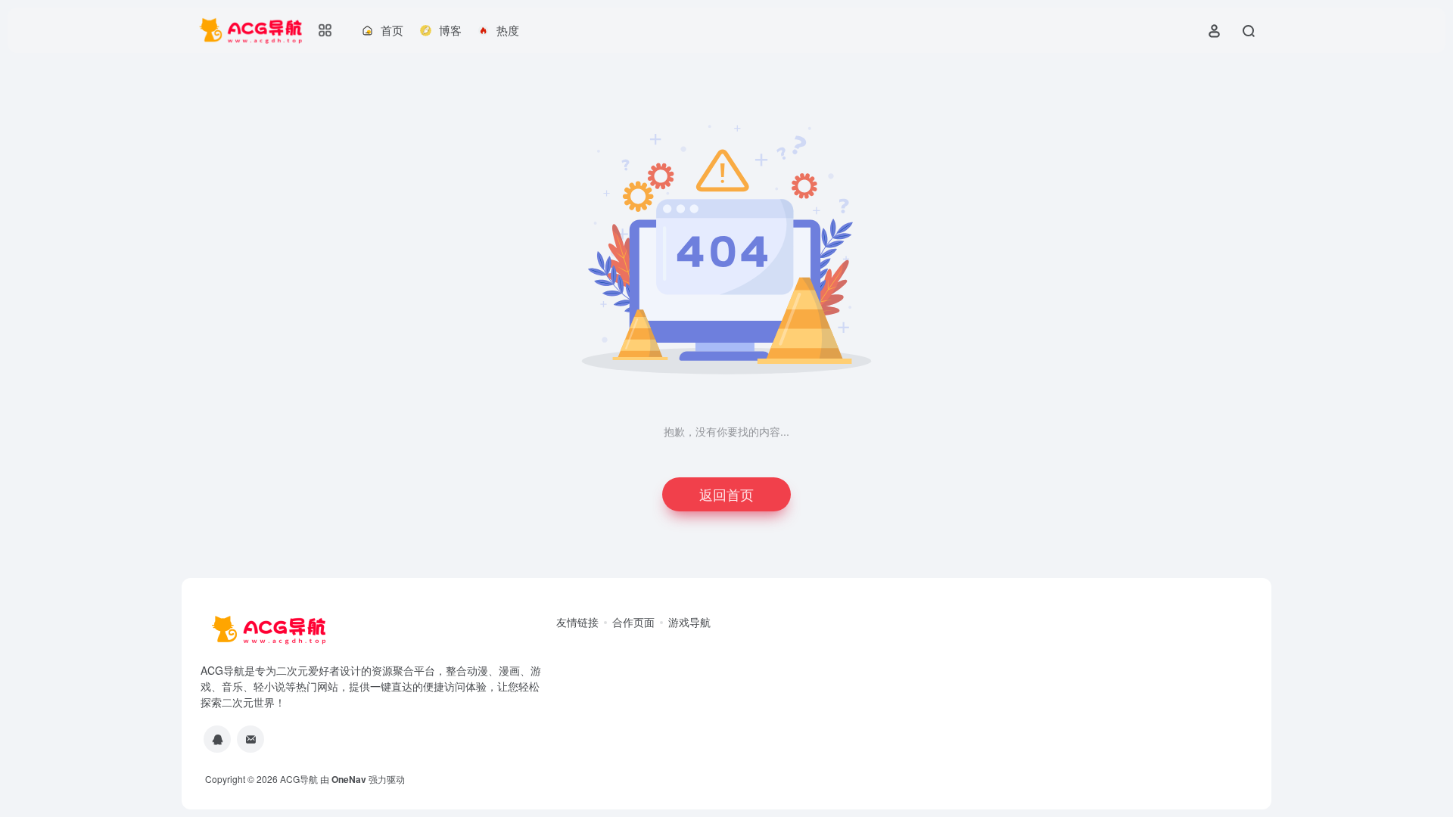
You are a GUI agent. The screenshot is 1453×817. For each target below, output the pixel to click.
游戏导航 (689, 621)
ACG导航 (299, 778)
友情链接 (577, 621)
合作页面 (633, 621)
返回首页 (726, 494)
